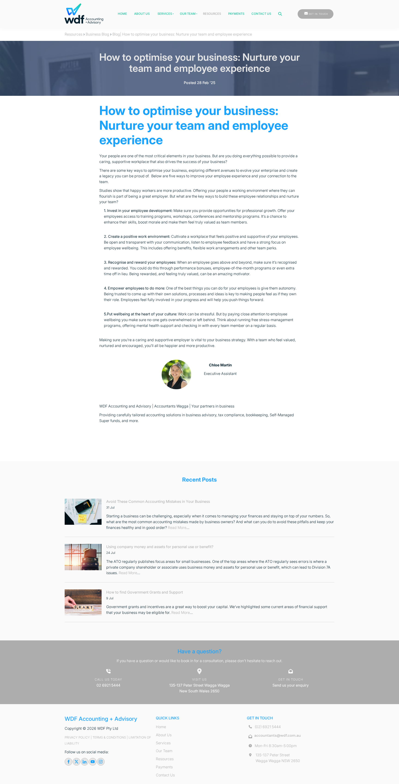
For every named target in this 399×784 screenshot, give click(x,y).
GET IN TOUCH (307, 12)
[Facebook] (68, 762)
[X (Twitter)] (76, 762)
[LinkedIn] (84, 762)
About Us (142, 13)
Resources (212, 13)
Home (122, 13)
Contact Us (261, 13)
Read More (177, 527)
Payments (236, 13)
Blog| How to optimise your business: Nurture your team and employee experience (182, 34)
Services (164, 13)
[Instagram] (101, 762)
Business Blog (97, 34)
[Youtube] (93, 762)
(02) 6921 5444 (268, 726)
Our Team (188, 13)
